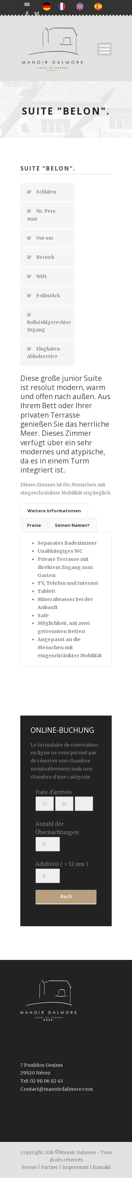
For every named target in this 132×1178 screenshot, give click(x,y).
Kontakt (102, 1167)
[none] (48, 6)
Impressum (75, 1167)
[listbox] (76, 6)
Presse (29, 1167)
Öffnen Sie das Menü (104, 49)
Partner (49, 1167)
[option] (63, 6)
